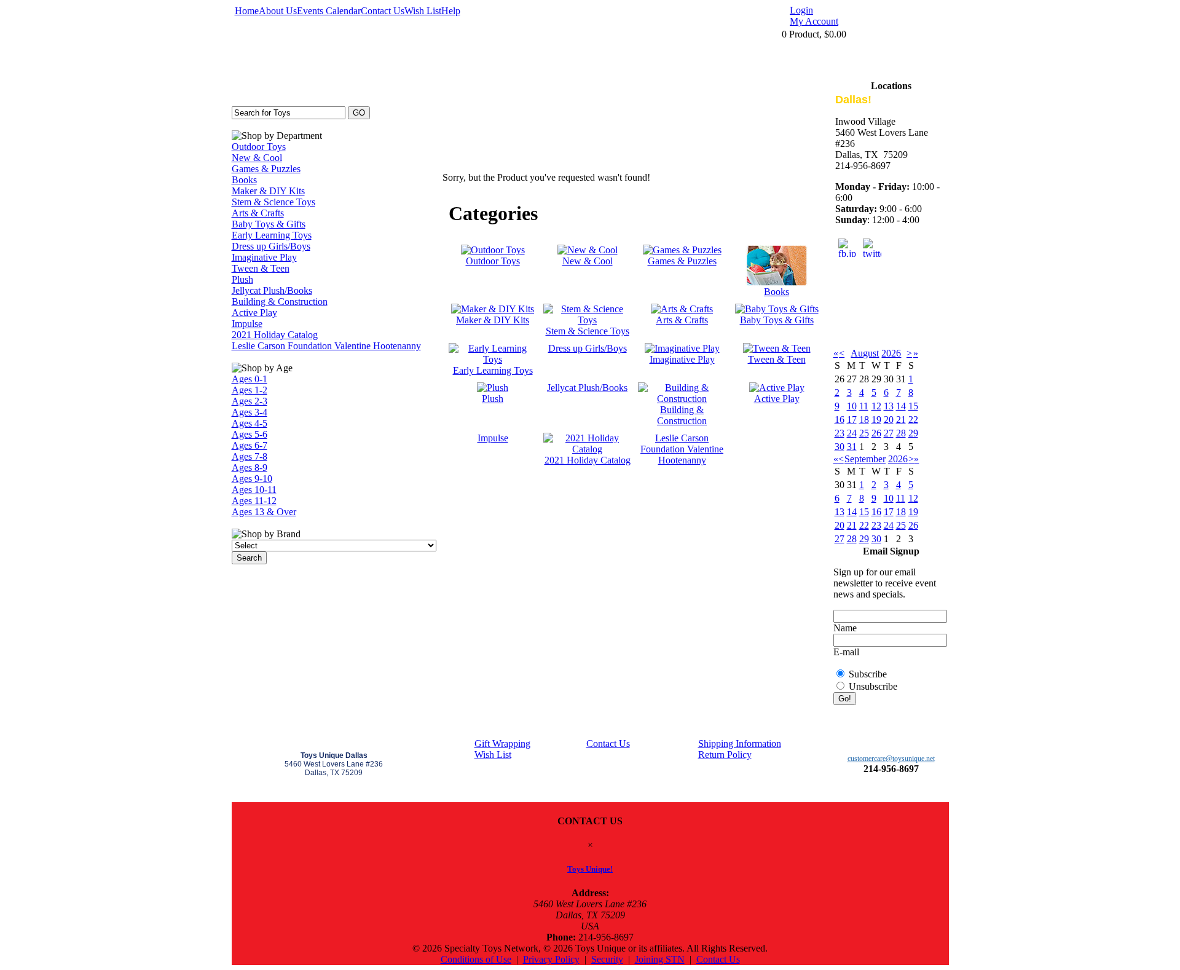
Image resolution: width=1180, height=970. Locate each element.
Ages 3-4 (249, 412)
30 (839, 446)
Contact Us (382, 11)
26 (876, 433)
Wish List (422, 11)
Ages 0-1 (249, 379)
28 (901, 433)
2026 (891, 353)
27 (889, 433)
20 (889, 419)
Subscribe (868, 674)
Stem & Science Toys (273, 202)
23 (839, 433)
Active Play (254, 312)
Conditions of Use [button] (476, 959)
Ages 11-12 (254, 500)
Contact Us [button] (718, 959)
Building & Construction (280, 301)
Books (244, 180)
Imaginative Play (264, 257)
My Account (814, 21)
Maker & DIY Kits (268, 191)
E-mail (846, 652)
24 (852, 433)
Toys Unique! (590, 868)
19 (876, 419)
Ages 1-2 (249, 390)
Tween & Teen (260, 268)
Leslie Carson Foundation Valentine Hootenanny (326, 346)
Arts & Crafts (258, 213)
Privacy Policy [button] (551, 959)
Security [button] (607, 959)
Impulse (247, 323)
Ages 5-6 (249, 434)
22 (913, 419)
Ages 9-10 (252, 478)
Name (845, 628)
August (865, 353)
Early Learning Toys (272, 235)
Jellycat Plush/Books (272, 290)
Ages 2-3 (249, 401)
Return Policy (725, 754)
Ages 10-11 (254, 489)
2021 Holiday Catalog (275, 334)
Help (450, 11)
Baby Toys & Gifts (268, 224)
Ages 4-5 (249, 423)
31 (852, 446)
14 (901, 406)
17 (852, 419)
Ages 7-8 (249, 456)
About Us (278, 11)
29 (913, 433)
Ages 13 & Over (264, 512)
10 (852, 406)
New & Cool (257, 157)
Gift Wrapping (502, 743)
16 (839, 419)
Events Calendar (329, 11)
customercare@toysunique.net (891, 758)
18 (864, 419)
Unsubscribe (873, 686)
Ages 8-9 (249, 467)
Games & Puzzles (266, 169)
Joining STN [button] (660, 959)
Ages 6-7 (249, 445)
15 (913, 406)
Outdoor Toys (259, 146)
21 (901, 419)
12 (876, 406)
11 (863, 406)
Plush (242, 279)
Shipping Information (739, 743)
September (865, 459)
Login (801, 10)
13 (889, 406)
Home (247, 11)
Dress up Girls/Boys (271, 246)
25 (864, 433)
